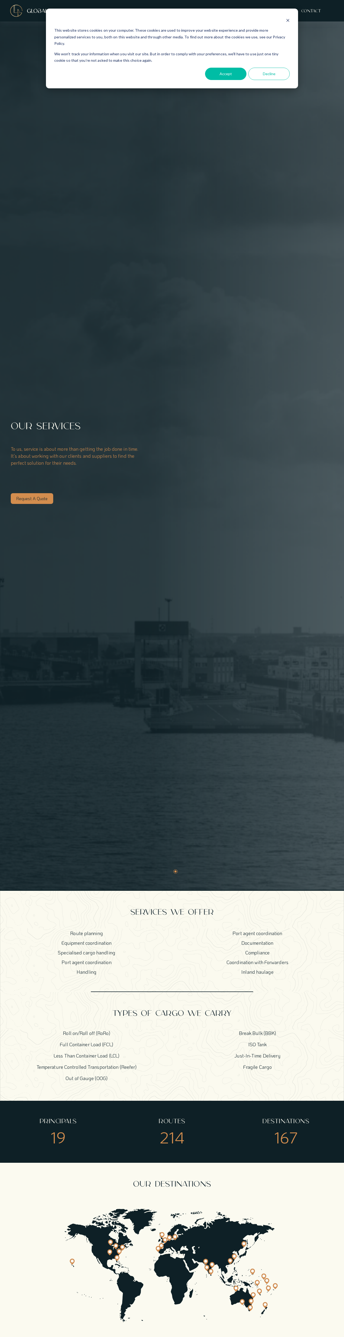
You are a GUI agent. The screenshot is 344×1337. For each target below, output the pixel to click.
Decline (269, 73)
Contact (311, 11)
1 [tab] (175, 871)
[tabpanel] (170, 463)
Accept (226, 73)
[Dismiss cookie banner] (288, 20)
